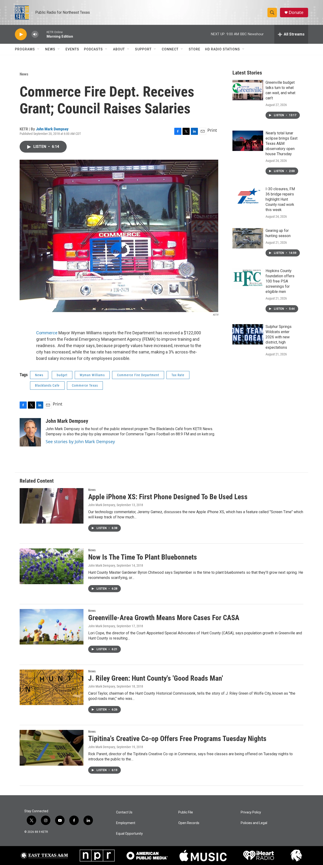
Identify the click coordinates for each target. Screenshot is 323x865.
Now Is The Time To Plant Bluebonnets (142, 557)
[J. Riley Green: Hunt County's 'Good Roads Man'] (51, 687)
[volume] (35, 34)
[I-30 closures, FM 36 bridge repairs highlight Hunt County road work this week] (247, 196)
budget (62, 375)
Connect (170, 49)
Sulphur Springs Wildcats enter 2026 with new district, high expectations (279, 337)
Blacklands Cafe (47, 385)
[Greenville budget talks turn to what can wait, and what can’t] (247, 90)
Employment (125, 823)
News (50, 49)
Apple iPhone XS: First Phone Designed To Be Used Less (168, 497)
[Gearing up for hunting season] (247, 238)
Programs (25, 49)
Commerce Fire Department (138, 375)
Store (194, 49)
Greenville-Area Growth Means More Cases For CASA (163, 617)
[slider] (42, 34)
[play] (21, 34)
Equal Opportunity (129, 833)
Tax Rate (177, 375)
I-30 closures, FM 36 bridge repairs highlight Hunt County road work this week (280, 199)
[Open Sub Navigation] (38, 49)
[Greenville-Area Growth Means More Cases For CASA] (51, 626)
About (119, 49)
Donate (296, 12)
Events (72, 49)
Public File (185, 812)
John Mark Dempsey (52, 129)
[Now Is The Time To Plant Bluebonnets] (51, 566)
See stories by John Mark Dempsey (80, 441)
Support (143, 49)
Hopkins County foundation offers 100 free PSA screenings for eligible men (280, 281)
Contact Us (124, 812)
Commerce (47, 332)
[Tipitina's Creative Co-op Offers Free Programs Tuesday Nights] (51, 747)
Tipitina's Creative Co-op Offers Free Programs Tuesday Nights (177, 738)
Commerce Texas (85, 385)
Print (212, 130)
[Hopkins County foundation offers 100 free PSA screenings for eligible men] (247, 278)
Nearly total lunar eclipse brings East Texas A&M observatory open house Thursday (281, 143)
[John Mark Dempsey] (30, 432)
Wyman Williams (92, 375)
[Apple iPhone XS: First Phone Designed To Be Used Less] (51, 506)
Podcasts (93, 49)
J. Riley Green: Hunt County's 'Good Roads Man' (155, 678)
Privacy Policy (251, 812)
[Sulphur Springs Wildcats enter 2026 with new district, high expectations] (247, 334)
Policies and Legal (254, 823)
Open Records (188, 823)
